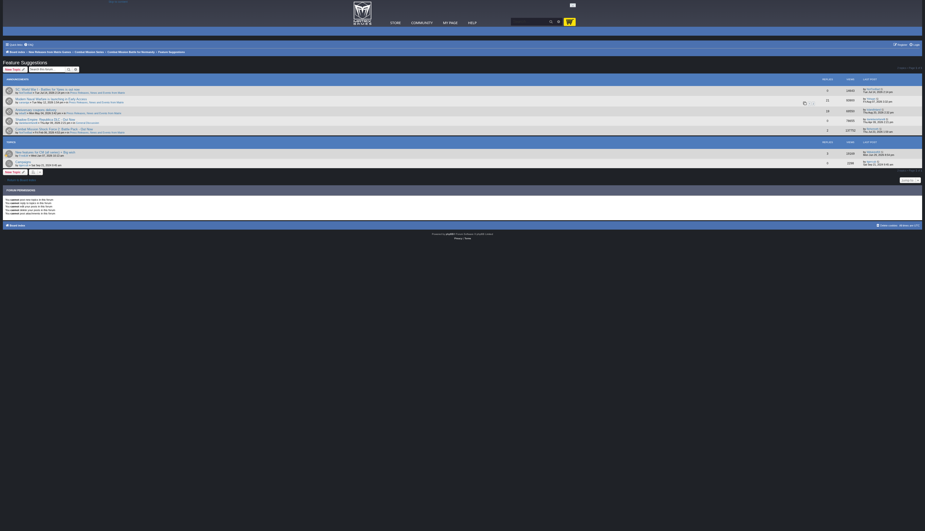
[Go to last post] (882, 89)
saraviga (24, 102)
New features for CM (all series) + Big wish (45, 152)
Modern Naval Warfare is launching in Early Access (51, 99)
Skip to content (118, 1)
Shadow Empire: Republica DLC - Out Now (45, 119)
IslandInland (874, 109)
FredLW (23, 155)
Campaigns (23, 162)
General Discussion (87, 122)
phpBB (450, 234)
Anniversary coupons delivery (36, 110)
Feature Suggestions (25, 62)
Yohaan (871, 98)
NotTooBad (25, 92)
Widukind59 (873, 152)
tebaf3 (22, 113)
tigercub (23, 165)
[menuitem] (28, 45)
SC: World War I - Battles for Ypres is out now (47, 89)
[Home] (362, 13)
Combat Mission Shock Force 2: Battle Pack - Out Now (54, 129)
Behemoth (873, 128)
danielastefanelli (28, 122)
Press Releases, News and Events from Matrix (97, 92)
